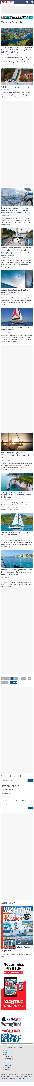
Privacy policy (19, 1078)
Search (30, 780)
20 (2, 682)
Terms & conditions (10, 1078)
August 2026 (6, 951)
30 (6, 682)
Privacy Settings (26, 1078)
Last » (15, 682)
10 (30, 679)
